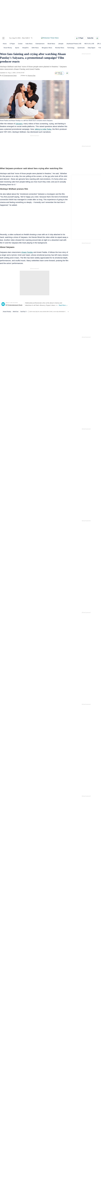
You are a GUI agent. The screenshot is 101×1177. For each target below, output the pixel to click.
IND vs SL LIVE (89, 43)
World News (51, 43)
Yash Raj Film (24, 311)
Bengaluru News (47, 47)
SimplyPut (25, 47)
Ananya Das (31, 75)
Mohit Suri (15, 311)
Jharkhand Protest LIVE (73, 43)
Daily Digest (91, 47)
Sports (17, 47)
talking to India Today (43, 129)
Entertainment (40, 43)
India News (29, 43)
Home (5, 43)
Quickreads (81, 47)
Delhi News (35, 47)
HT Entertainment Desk (9, 75)
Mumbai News (59, 47)
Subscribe (90, 38)
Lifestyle (60, 43)
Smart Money (8, 47)
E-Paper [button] (81, 38)
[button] (3, 38)
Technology (70, 47)
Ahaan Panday (27, 252)
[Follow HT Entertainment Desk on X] (19, 75)
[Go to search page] (7, 38)
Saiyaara (18, 124)
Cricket (20, 43)
